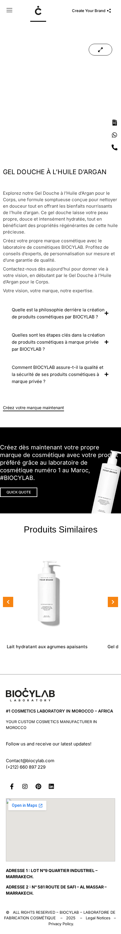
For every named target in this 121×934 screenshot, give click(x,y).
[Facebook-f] (12, 786)
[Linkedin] (51, 786)
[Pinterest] (38, 786)
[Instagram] (25, 786)
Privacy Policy (60, 923)
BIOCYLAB (69, 912)
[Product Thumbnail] (100, 50)
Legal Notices (98, 917)
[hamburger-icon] (9, 11)
